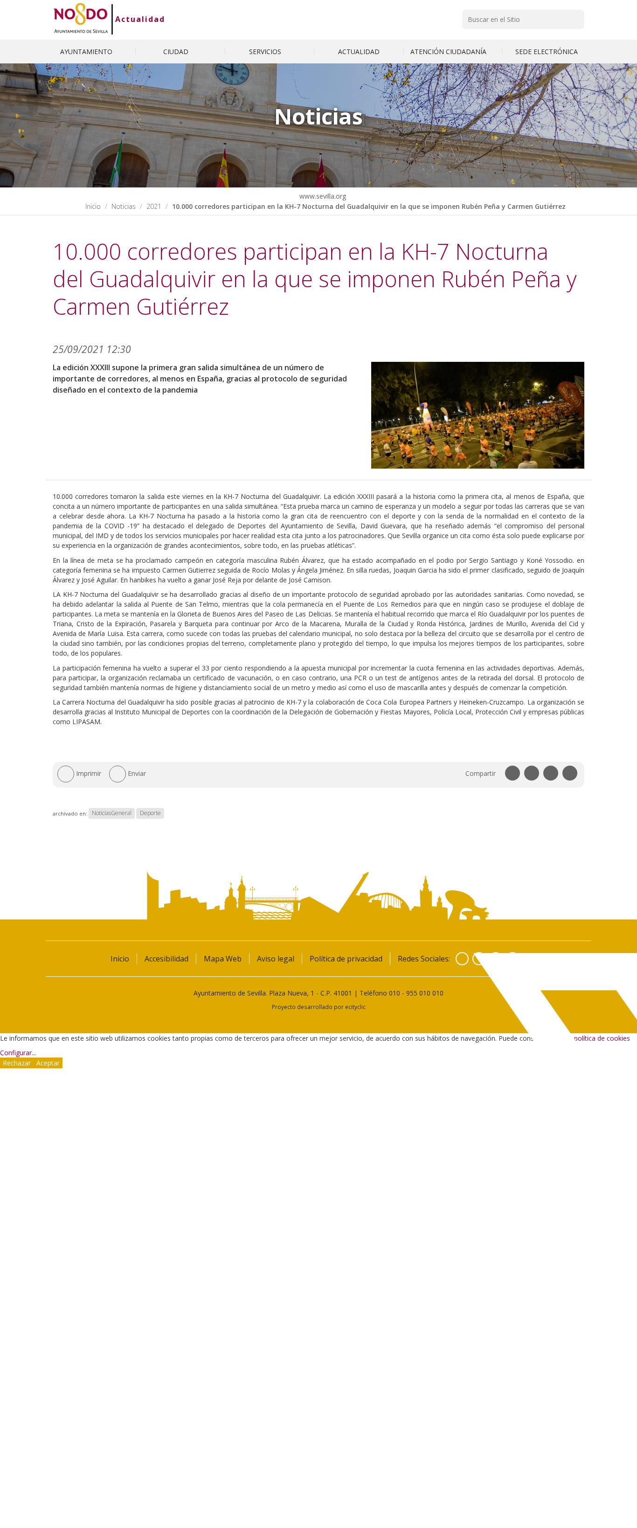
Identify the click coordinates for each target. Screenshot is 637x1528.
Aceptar (48, 1062)
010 (394, 993)
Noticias (123, 206)
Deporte (150, 813)
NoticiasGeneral (112, 813)
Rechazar (17, 1062)
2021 (153, 206)
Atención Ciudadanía (449, 51)
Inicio (93, 206)
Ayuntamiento (87, 51)
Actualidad (140, 19)
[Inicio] (81, 19)
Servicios (266, 51)
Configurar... (18, 1052)
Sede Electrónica (546, 51)
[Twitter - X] (478, 958)
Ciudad (176, 51)
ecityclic (355, 1006)
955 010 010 (424, 993)
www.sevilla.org (322, 196)
